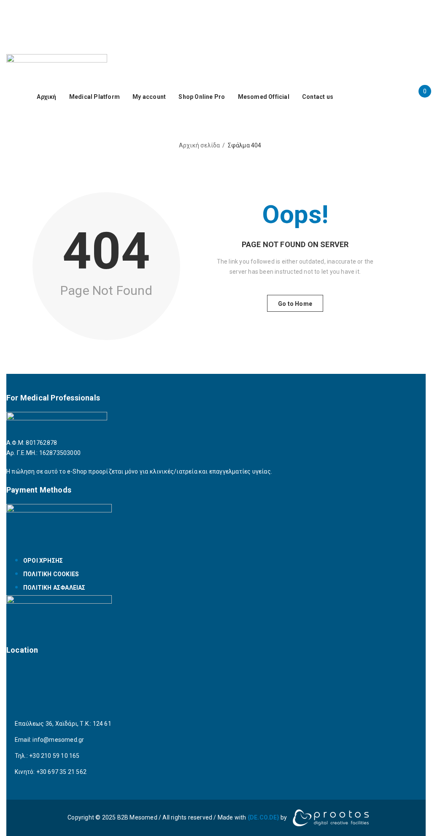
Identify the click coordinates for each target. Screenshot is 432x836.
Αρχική (46, 96)
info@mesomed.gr (58, 739)
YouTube (226, 23)
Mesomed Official (263, 96)
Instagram (407, 13)
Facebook (361, 13)
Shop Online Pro (201, 96)
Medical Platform (94, 96)
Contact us (317, 96)
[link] (263, 817)
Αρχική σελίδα (199, 145)
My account (149, 96)
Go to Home (295, 303)
